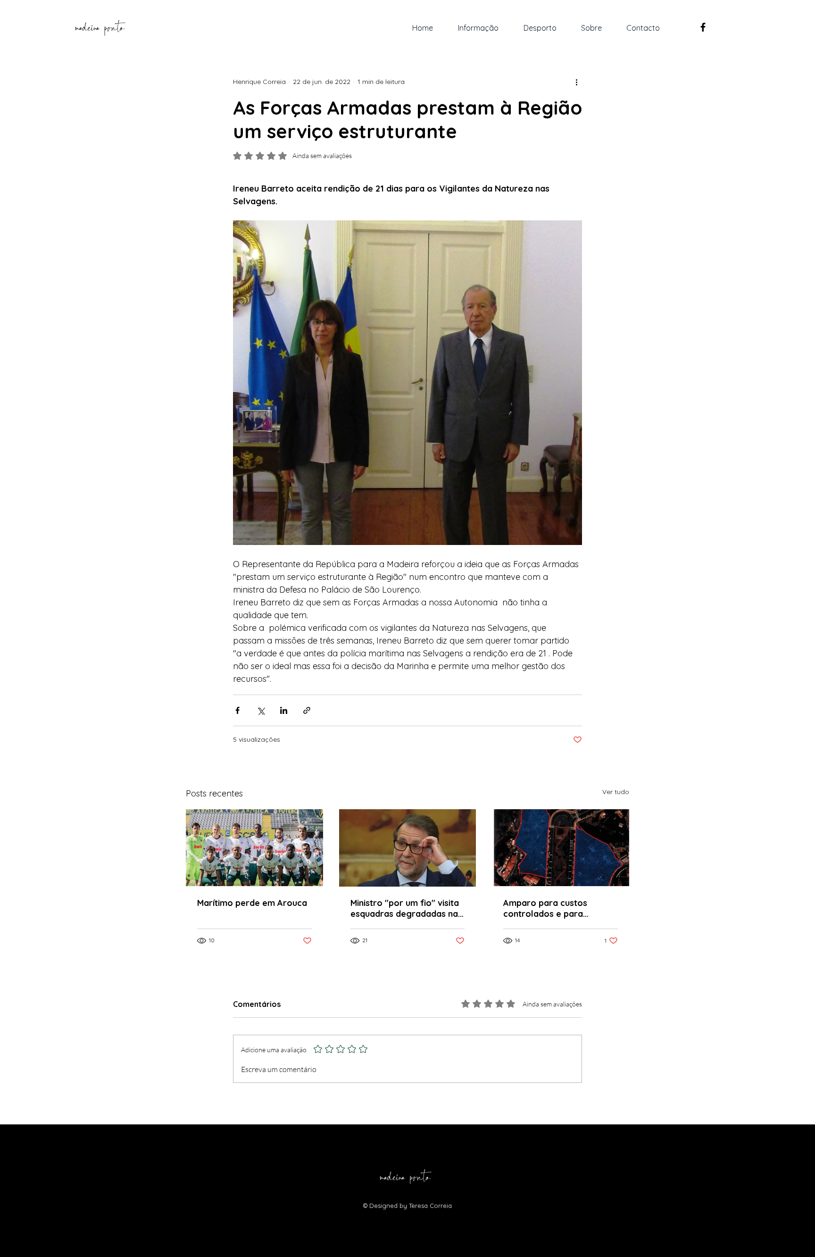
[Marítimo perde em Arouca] (254, 847)
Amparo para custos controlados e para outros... (545, 908)
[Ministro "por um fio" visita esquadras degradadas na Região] (407, 848)
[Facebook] (703, 27)
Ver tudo (615, 792)
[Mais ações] (576, 81)
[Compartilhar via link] (306, 710)
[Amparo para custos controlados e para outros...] (560, 847)
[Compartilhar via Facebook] (237, 710)
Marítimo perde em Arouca (252, 902)
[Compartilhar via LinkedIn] (283, 710)
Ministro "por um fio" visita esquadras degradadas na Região (404, 908)
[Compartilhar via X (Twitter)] (260, 710)
